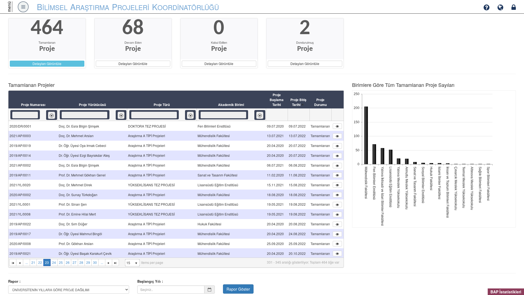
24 (54, 262)
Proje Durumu (320, 102)
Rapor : (14, 281)
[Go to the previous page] (19, 262)
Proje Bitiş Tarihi (298, 102)
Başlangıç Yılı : (150, 281)
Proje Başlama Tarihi (277, 99)
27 (74, 262)
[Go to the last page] (115, 262)
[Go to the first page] (12, 262)
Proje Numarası (33, 104)
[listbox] (51, 115)
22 (40, 262)
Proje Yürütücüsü (92, 104)
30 (95, 262)
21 (33, 262)
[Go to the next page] (108, 262)
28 (81, 262)
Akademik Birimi (231, 104)
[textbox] (25, 115)
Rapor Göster (238, 289)
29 (88, 262)
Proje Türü (162, 104)
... (26, 262)
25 (61, 262)
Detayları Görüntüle (46, 63)
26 (68, 262)
